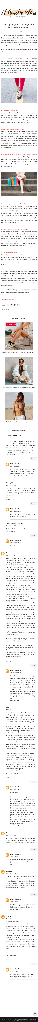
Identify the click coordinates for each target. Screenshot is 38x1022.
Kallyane (9, 916)
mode (8, 309)
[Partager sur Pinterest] (14, 304)
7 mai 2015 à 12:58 (15, 901)
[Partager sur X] (11, 304)
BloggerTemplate (19, 1020)
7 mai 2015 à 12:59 (15, 971)
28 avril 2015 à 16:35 (11, 873)
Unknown (9, 553)
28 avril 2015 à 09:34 (11, 526)
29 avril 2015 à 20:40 (11, 918)
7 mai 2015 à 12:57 (15, 856)
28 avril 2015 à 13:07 (11, 709)
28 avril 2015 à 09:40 (11, 555)
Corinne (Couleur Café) (13, 436)
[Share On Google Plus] (18, 304)
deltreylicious (10, 483)
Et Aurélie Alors (15, 464)
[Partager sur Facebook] (7, 304)
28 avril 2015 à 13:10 (15, 673)
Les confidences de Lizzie (14, 523)
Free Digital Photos (10, 299)
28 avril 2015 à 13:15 (15, 789)
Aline (7, 707)
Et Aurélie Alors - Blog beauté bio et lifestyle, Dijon (19, 1019)
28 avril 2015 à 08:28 (11, 438)
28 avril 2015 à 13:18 (11, 835)
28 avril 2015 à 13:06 (15, 466)
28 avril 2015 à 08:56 (11, 485)
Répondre (33, 459)
